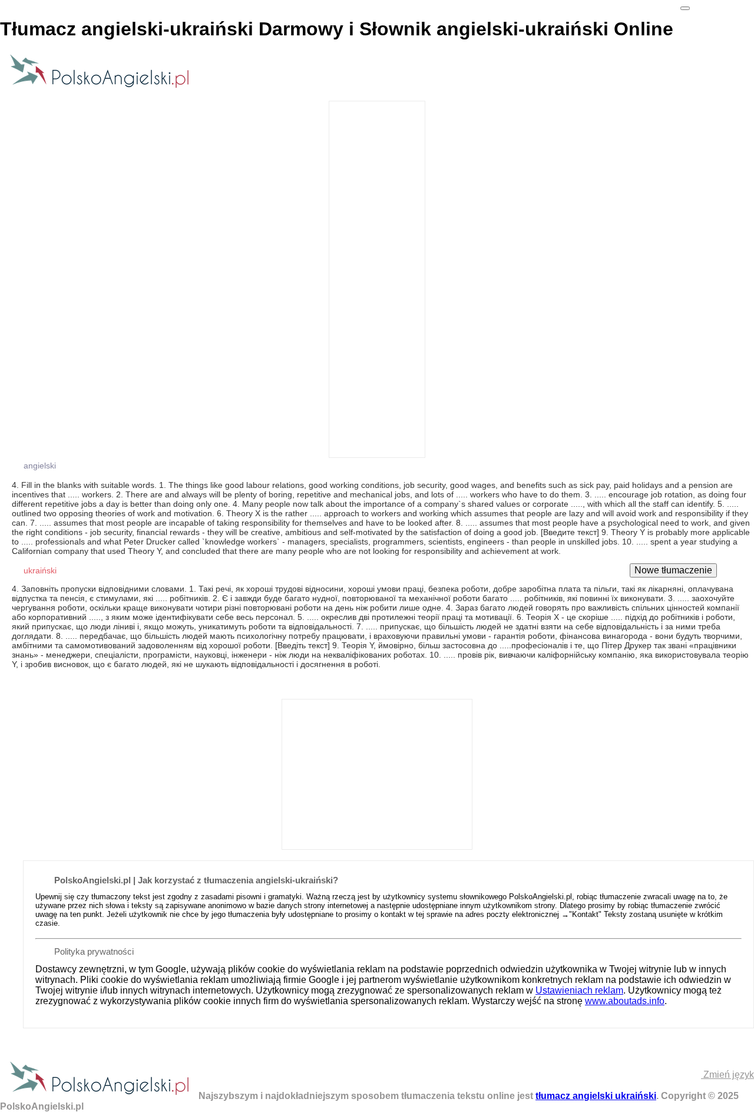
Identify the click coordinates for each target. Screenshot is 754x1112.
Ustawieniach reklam (579, 990)
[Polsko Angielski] (99, 87)
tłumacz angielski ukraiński (595, 1096)
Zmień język (727, 1075)
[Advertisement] (377, 278)
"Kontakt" (585, 914)
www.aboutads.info (624, 1001)
